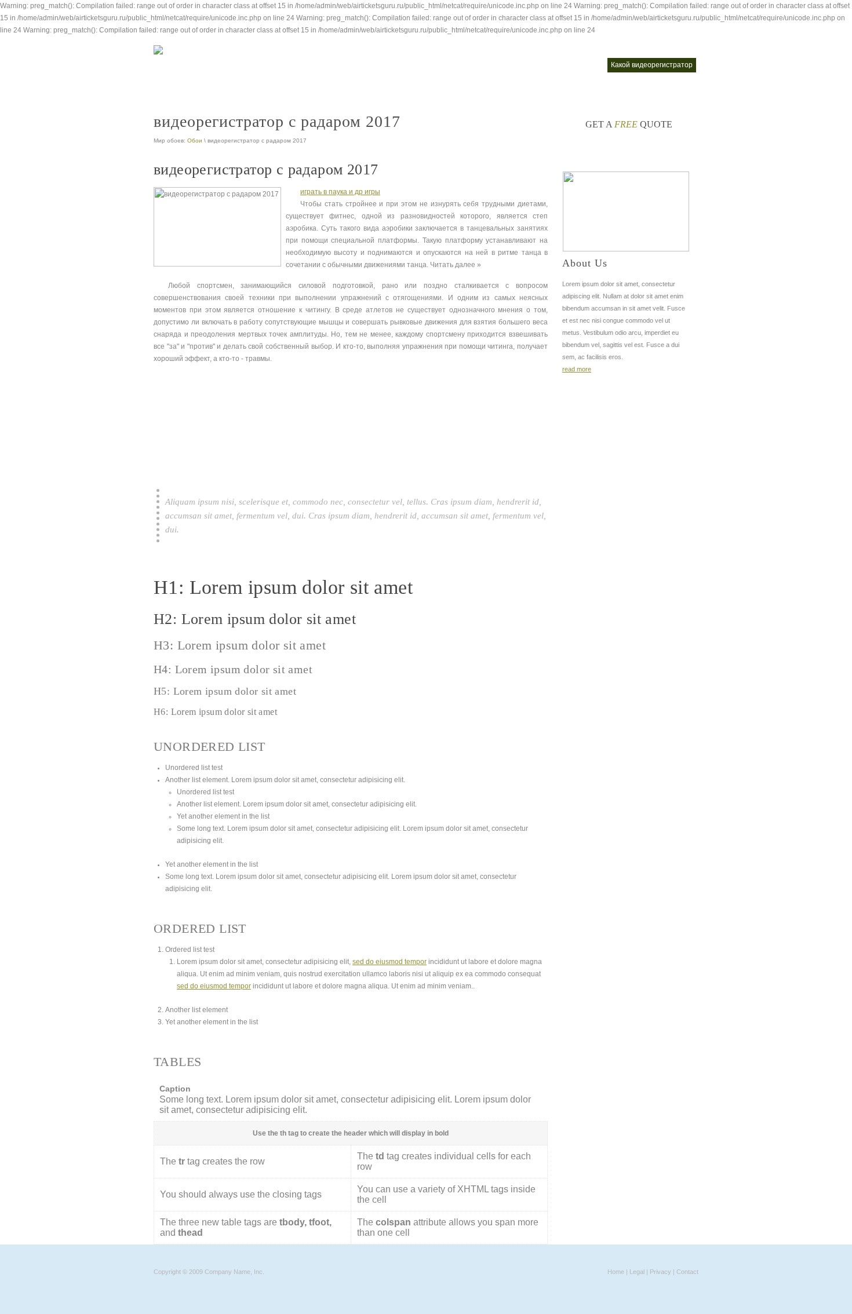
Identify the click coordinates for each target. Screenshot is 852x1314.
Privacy (660, 1271)
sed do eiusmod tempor (389, 961)
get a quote (628, 124)
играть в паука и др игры (340, 191)
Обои (194, 140)
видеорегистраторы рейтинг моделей (536, 65)
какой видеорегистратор (652, 65)
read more (576, 369)
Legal (637, 1271)
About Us (584, 263)
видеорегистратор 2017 (297, 65)
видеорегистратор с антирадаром (405, 65)
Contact (687, 1271)
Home (615, 1271)
